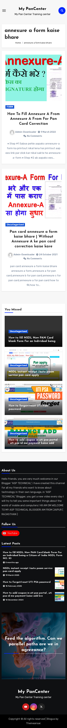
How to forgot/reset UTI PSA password (26, 582)
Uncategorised (15, 224)
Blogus (51, 718)
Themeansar (33, 723)
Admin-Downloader (25, 132)
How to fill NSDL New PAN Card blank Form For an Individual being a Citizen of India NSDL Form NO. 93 (33, 341)
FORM (10, 107)
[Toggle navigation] (4, 10)
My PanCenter (32, 9)
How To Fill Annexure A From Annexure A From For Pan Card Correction (33, 119)
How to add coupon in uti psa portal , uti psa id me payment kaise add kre (33, 443)
